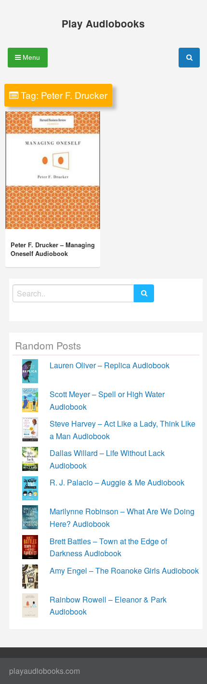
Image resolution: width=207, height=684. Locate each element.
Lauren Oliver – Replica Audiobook (109, 365)
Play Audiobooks (103, 23)
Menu (30, 57)
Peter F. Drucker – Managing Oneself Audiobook (53, 249)
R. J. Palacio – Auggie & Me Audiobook (117, 482)
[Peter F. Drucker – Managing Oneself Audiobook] (52, 169)
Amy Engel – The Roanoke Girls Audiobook (124, 570)
